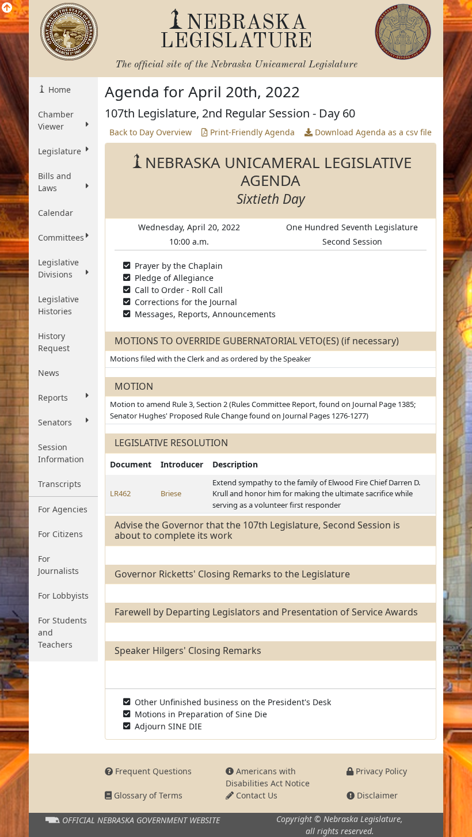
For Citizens (60, 533)
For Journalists (58, 564)
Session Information (61, 453)
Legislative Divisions (58, 268)
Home (58, 89)
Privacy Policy (380, 771)
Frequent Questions (152, 771)
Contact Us (255, 795)
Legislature (59, 151)
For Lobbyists (63, 595)
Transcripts (59, 483)
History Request (54, 341)
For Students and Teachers (62, 632)
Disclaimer (376, 795)
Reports (53, 397)
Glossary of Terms (147, 795)
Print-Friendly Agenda (251, 132)
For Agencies (62, 509)
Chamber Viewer (56, 120)
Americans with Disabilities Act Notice (268, 777)
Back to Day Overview (150, 132)
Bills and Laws (54, 181)
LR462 (120, 493)
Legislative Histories (58, 305)
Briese (171, 493)
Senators (55, 422)
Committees (61, 237)
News (48, 372)
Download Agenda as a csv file (372, 132)
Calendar (55, 212)
